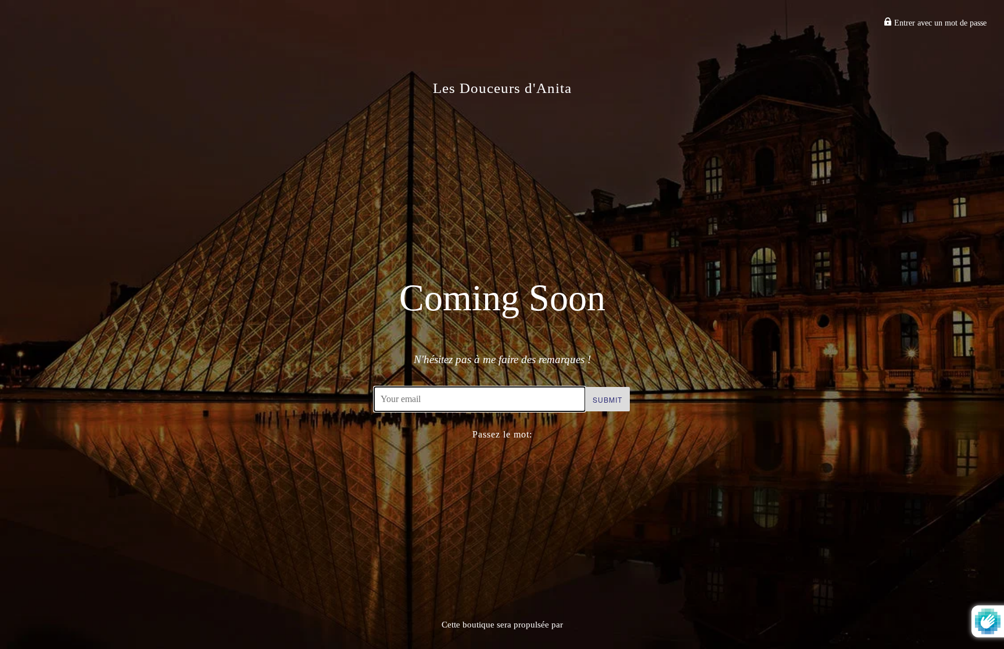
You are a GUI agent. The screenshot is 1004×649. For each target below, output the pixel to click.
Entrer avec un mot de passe (939, 23)
